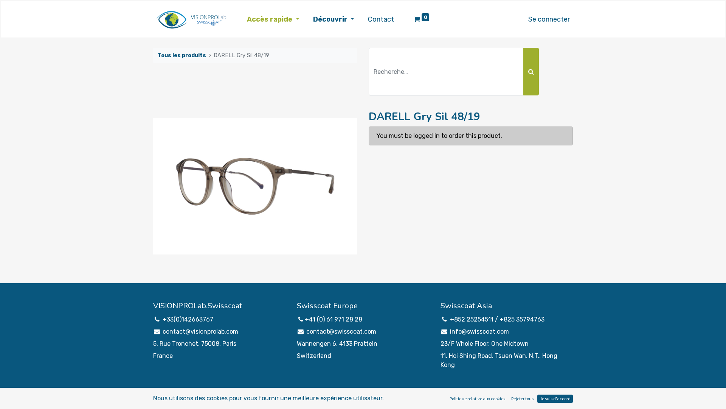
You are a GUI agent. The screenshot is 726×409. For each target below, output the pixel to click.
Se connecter (549, 19)
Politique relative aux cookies (477, 398)
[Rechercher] (531, 71)
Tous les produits (182, 55)
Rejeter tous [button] (522, 398)
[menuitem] (381, 19)
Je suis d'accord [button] (555, 398)
